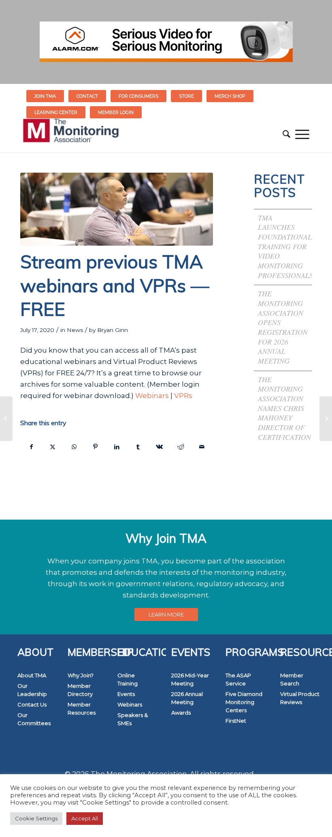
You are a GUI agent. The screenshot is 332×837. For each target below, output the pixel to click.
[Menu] (302, 134)
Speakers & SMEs (132, 719)
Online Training (127, 679)
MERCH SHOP (230, 96)
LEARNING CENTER (55, 112)
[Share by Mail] (202, 446)
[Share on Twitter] (53, 446)
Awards (181, 712)
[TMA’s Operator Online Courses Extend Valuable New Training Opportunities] (6, 418)
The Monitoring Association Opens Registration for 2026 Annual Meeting (283, 327)
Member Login (116, 112)
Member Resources (82, 708)
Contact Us (32, 704)
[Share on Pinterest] (95, 446)
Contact (87, 96)
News (75, 330)
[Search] (286, 134)
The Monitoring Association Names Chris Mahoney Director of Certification (285, 408)
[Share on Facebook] (31, 446)
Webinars (152, 396)
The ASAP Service (238, 679)
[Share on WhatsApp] (74, 446)
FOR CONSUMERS (138, 96)
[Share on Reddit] (180, 446)
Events (126, 694)
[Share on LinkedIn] (116, 446)
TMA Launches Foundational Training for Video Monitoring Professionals (285, 246)
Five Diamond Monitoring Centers (244, 702)
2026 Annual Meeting (187, 698)
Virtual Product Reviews (299, 698)
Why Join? (81, 675)
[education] (116, 209)
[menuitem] (45, 96)
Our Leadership (32, 690)
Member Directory (80, 690)
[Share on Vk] (159, 446)
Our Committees (34, 719)
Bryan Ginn (112, 330)
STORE (186, 96)
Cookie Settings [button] (36, 818)
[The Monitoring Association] (70, 134)
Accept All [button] (84, 818)
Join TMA (45, 96)
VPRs (183, 396)
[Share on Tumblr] (138, 446)
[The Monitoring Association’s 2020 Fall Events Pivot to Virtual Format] (325, 418)
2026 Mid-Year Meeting (190, 679)
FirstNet (236, 720)
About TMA (31, 675)
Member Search (291, 679)
